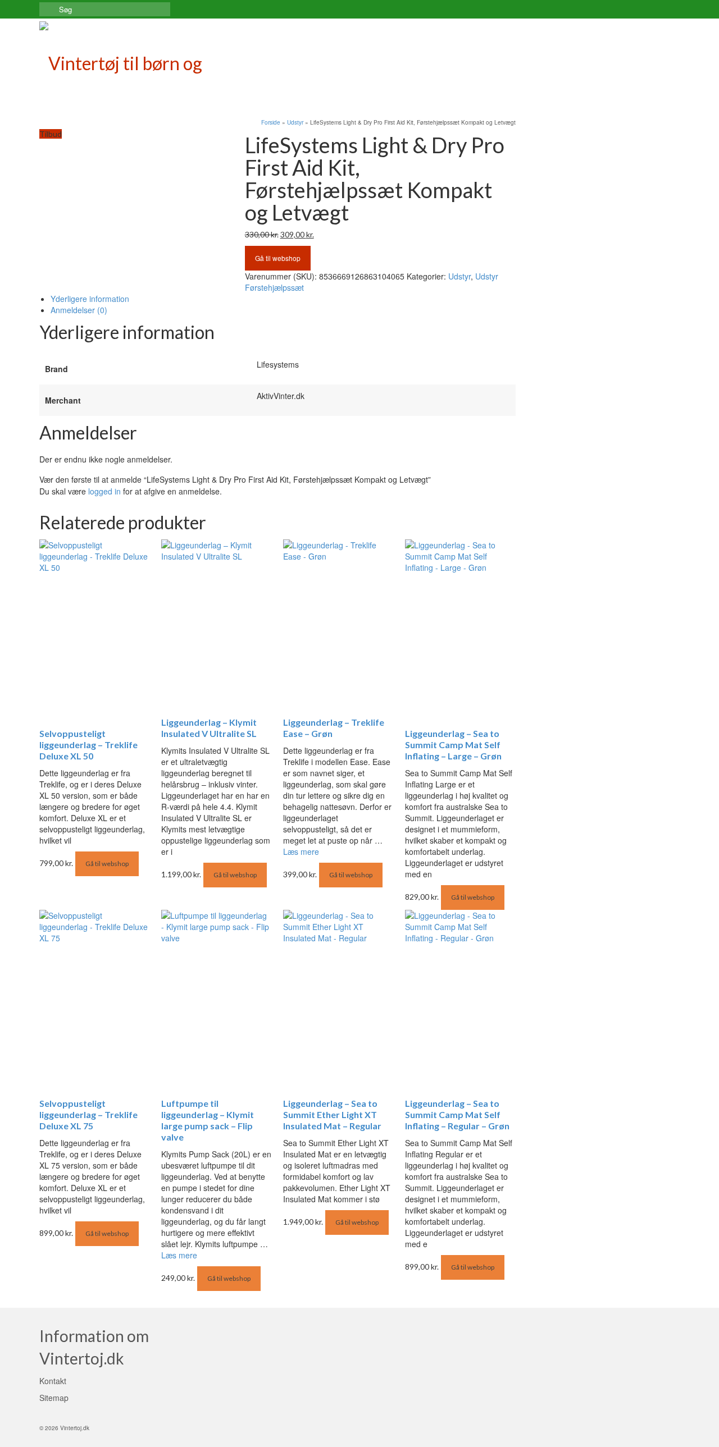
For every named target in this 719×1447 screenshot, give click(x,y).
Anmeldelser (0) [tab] (79, 309)
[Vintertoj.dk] (140, 61)
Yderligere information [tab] (90, 298)
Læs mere (301, 851)
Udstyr (459, 276)
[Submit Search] (47, 9)
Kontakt (52, 1380)
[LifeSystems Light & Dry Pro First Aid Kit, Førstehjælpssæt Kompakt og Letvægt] (133, 149)
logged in (104, 491)
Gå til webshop (278, 258)
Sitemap (54, 1397)
